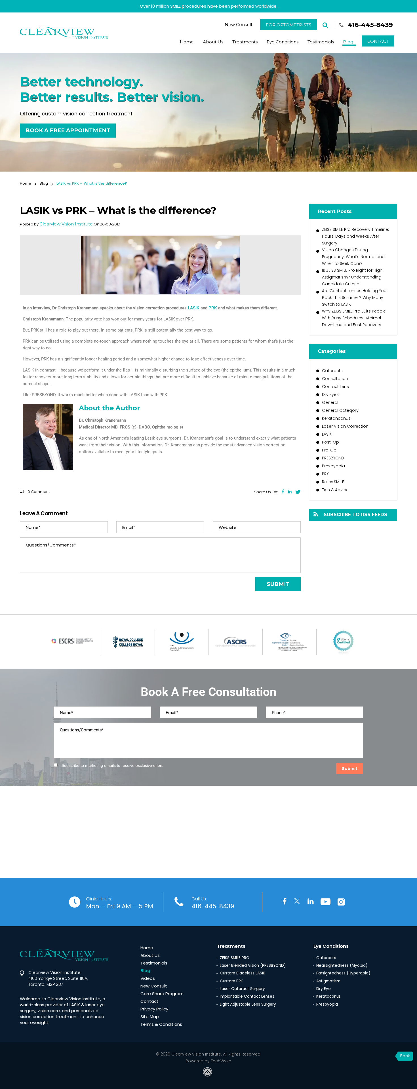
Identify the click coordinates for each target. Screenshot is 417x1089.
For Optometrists (288, 25)
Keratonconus (336, 418)
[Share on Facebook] (283, 492)
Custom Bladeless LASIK (242, 973)
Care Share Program (162, 994)
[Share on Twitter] (298, 491)
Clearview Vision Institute (66, 224)
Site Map (149, 1017)
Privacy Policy (154, 1009)
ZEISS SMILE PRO (234, 958)
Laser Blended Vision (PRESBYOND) (253, 965)
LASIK (194, 308)
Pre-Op (329, 450)
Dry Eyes (330, 394)
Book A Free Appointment (68, 130)
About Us (213, 42)
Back (405, 1056)
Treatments (245, 42)
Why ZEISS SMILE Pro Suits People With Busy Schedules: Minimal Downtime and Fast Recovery (354, 318)
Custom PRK (231, 981)
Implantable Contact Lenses (247, 996)
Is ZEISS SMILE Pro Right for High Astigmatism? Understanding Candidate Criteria (352, 277)
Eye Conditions (282, 42)
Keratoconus (328, 996)
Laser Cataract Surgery (242, 988)
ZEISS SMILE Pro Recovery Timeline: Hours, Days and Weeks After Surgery (355, 236)
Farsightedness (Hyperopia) (343, 973)
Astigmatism (328, 981)
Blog (348, 42)
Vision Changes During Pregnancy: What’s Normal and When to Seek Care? (353, 256)
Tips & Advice (335, 490)
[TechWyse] (208, 1072)
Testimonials (321, 42)
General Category (340, 410)
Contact (378, 41)
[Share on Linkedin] (290, 492)
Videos (147, 978)
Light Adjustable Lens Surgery (248, 1004)
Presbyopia (333, 466)
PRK (212, 308)
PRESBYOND (333, 458)
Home (187, 42)
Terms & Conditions (161, 1024)
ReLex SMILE (333, 482)
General (330, 402)
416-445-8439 (370, 25)
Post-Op (330, 442)
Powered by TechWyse (208, 1061)
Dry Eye (323, 988)
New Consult (238, 24)
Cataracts (332, 370)
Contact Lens (335, 386)
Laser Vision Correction (345, 426)
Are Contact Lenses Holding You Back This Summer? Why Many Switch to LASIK (354, 297)
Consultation (335, 378)
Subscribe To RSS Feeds (355, 514)
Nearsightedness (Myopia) (341, 965)
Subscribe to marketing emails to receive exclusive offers (112, 765)
